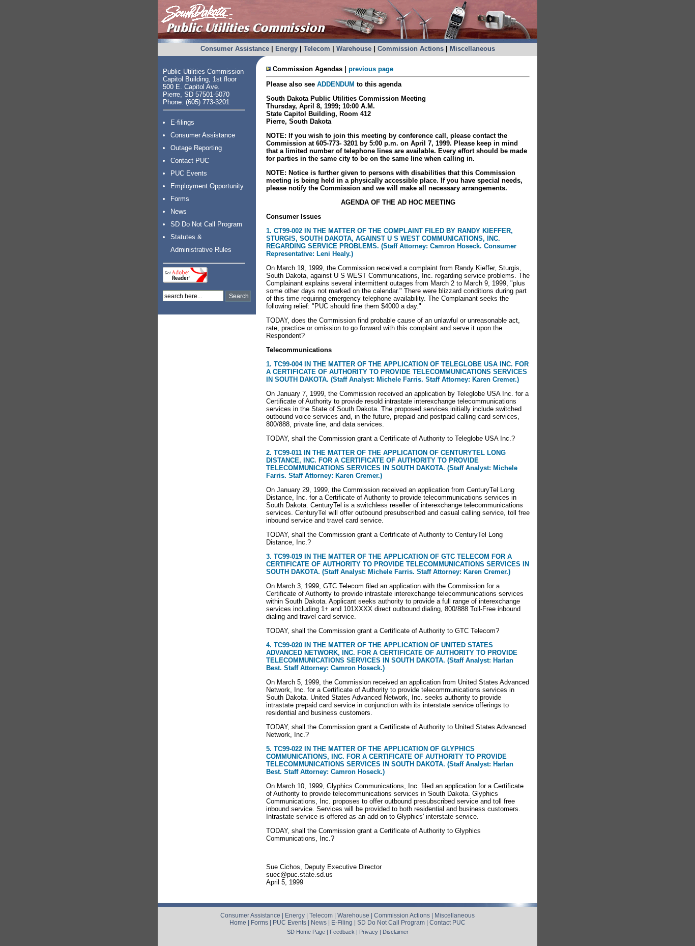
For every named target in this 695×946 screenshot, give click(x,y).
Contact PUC (189, 160)
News (178, 211)
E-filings (182, 122)
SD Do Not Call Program (206, 224)
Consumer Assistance (234, 48)
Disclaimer (396, 932)
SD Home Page (306, 932)
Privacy (368, 932)
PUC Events (188, 173)
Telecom (317, 48)
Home (237, 922)
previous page (371, 69)
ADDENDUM (336, 84)
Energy (286, 48)
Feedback (342, 932)
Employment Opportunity (207, 186)
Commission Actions (411, 48)
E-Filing (342, 922)
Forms (179, 199)
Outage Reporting (196, 148)
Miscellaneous (472, 48)
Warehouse (353, 48)
